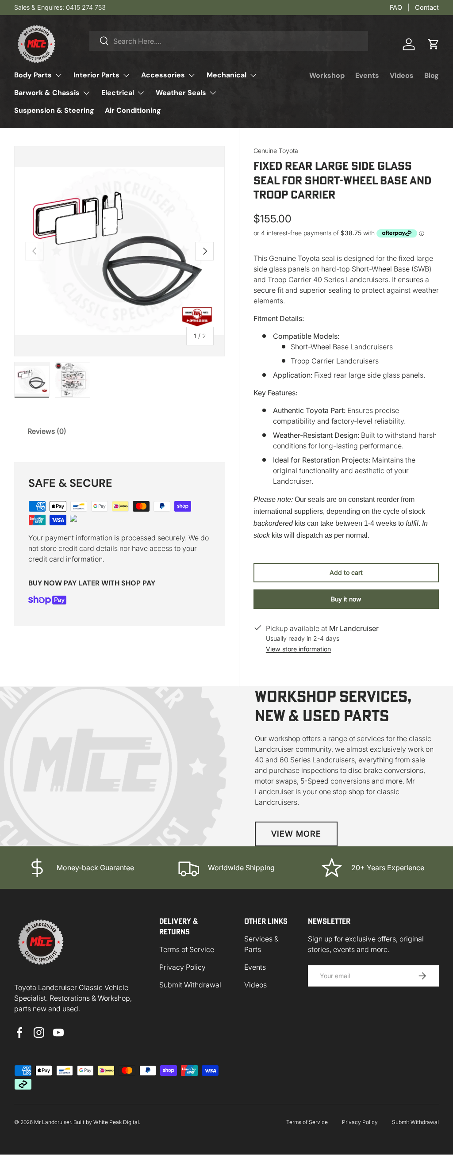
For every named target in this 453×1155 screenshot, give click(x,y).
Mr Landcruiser (52, 1122)
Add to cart (346, 572)
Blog (431, 75)
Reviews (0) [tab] (46, 431)
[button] (433, 44)
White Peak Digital (116, 1122)
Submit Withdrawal (190, 984)
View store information (298, 649)
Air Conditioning (133, 110)
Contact (427, 7)
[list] (119, 251)
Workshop (327, 75)
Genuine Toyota (275, 150)
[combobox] (229, 41)
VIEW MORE (296, 833)
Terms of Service (186, 949)
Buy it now (346, 599)
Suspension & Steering (54, 110)
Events (367, 75)
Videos (402, 75)
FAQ (396, 7)
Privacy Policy (182, 967)
